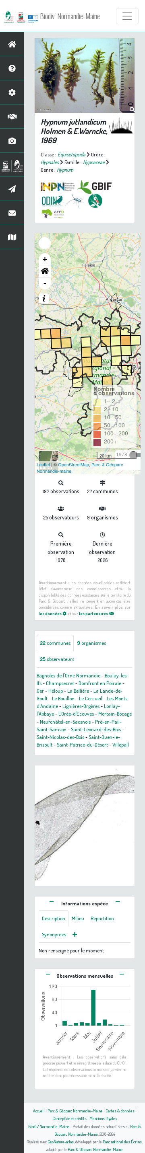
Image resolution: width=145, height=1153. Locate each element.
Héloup (55, 690)
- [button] (45, 283)
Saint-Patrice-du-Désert (82, 744)
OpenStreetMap (73, 464)
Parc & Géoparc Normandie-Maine (75, 1110)
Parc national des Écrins (122, 1141)
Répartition (102, 918)
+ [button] (45, 259)
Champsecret (60, 683)
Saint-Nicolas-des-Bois (60, 737)
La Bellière (78, 690)
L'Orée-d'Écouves (76, 713)
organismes (91, 643)
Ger (40, 690)
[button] (45, 271)
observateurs (57, 659)
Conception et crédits (69, 1118)
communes (55, 643)
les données (50, 613)
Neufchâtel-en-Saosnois (65, 721)
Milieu (78, 918)
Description (53, 918)
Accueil (39, 1110)
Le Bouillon (63, 698)
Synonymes (54, 934)
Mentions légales (103, 1118)
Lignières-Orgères (80, 706)
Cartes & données (120, 1110)
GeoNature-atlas (61, 1141)
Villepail (120, 744)
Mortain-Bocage (115, 713)
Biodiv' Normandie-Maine (70, 16)
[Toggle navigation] (127, 16)
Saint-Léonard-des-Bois (96, 729)
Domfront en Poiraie (100, 683)
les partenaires (94, 613)
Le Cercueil (90, 698)
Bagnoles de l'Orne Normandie (68, 675)
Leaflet (43, 464)
